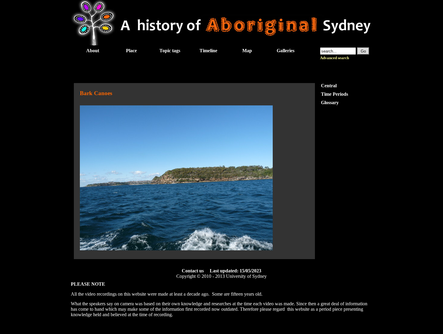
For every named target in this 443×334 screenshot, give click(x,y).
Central (329, 85)
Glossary (330, 102)
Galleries (285, 50)
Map (247, 50)
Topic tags (169, 50)
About (92, 50)
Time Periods (334, 94)
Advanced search (334, 58)
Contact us (193, 270)
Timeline (208, 50)
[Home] (221, 43)
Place (131, 50)
